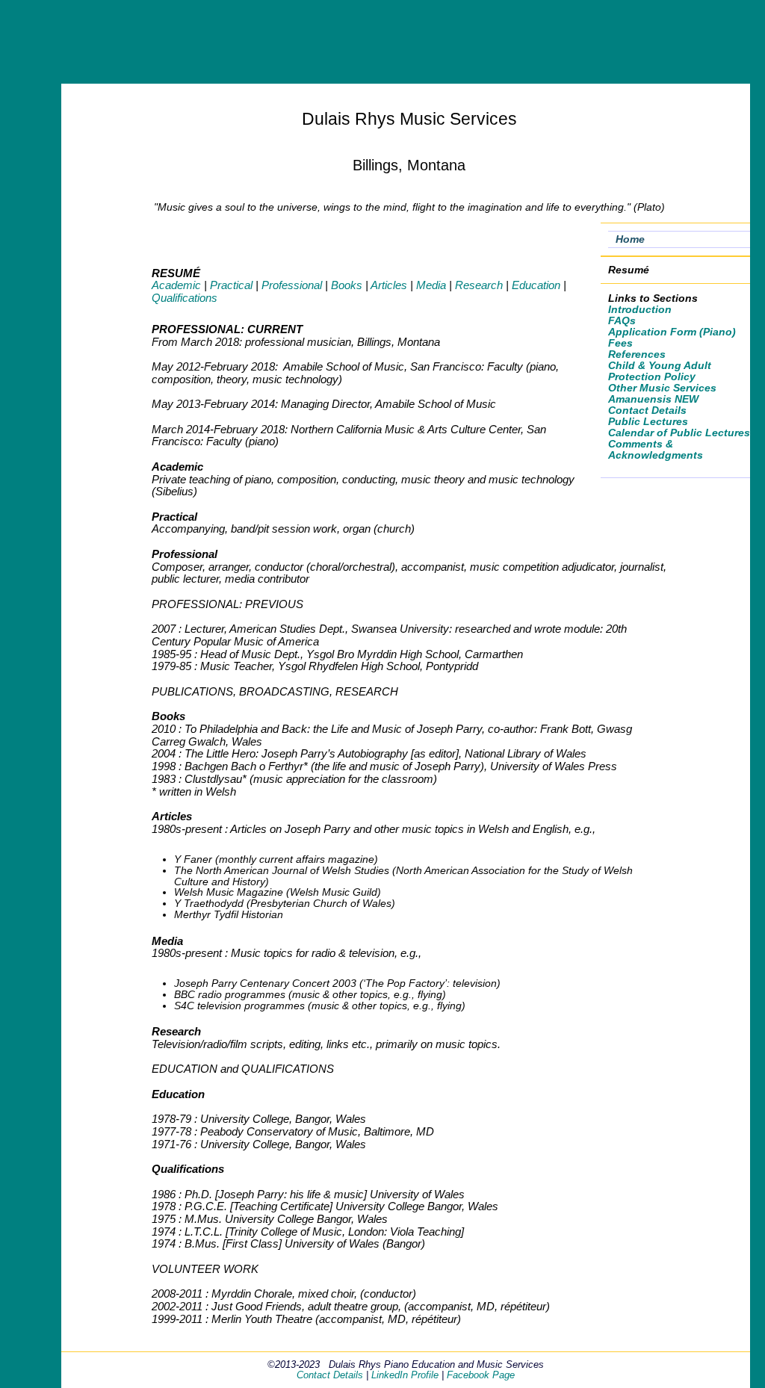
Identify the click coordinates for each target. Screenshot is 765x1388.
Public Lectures (648, 421)
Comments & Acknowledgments (655, 450)
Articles (389, 285)
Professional (291, 285)
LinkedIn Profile (405, 1375)
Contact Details (647, 410)
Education (536, 285)
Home (630, 239)
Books (346, 285)
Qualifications (184, 297)
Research (479, 285)
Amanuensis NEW (653, 399)
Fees (620, 343)
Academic (176, 285)
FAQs (622, 320)
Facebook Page (481, 1375)
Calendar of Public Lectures (679, 433)
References (637, 354)
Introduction (640, 309)
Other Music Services (662, 388)
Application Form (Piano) (672, 332)
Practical (231, 285)
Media (431, 285)
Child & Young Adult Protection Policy (659, 371)
